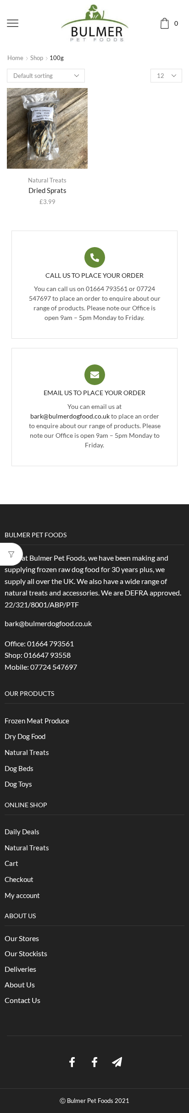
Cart (11, 863)
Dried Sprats (47, 190)
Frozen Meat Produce (37, 720)
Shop (36, 57)
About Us (20, 984)
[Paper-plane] (117, 1062)
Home (15, 57)
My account (22, 895)
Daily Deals (22, 831)
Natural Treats (47, 180)
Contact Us (22, 1000)
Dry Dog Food (25, 736)
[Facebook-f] (72, 1062)
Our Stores (22, 938)
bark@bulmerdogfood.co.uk (70, 416)
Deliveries (20, 968)
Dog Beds (19, 768)
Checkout (19, 879)
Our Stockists (26, 953)
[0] (181, 23)
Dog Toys (18, 784)
